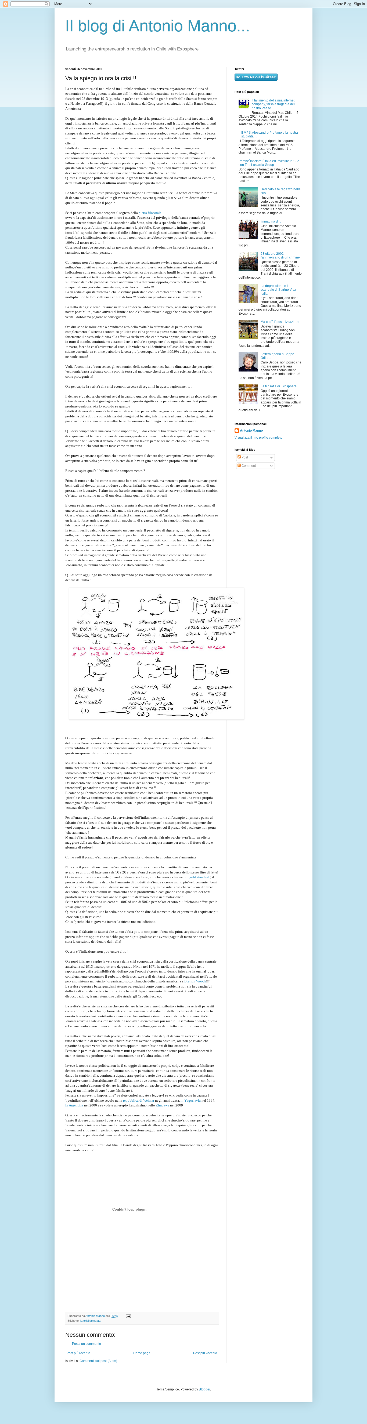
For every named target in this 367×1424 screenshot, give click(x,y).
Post (244, 457)
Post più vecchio (205, 1353)
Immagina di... (271, 221)
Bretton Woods (195, 981)
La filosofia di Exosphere (279, 386)
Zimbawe (162, 1105)
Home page (141, 1353)
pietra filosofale (150, 213)
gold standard (199, 877)
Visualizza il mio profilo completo (258, 437)
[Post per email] (128, 1315)
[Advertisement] (268, 512)
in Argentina (74, 1105)
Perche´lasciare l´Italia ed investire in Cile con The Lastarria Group (269, 163)
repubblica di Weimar (138, 1100)
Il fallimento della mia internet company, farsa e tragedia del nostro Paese (273, 104)
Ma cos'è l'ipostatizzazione (280, 322)
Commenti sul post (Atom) (98, 1361)
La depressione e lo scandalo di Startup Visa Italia (278, 290)
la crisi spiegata (90, 1320)
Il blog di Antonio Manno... (157, 26)
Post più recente (78, 1353)
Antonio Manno (95, 1315)
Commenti (249, 466)
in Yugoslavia (191, 1100)
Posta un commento (86, 1344)
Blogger (204, 1389)
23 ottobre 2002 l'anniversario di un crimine (280, 255)
